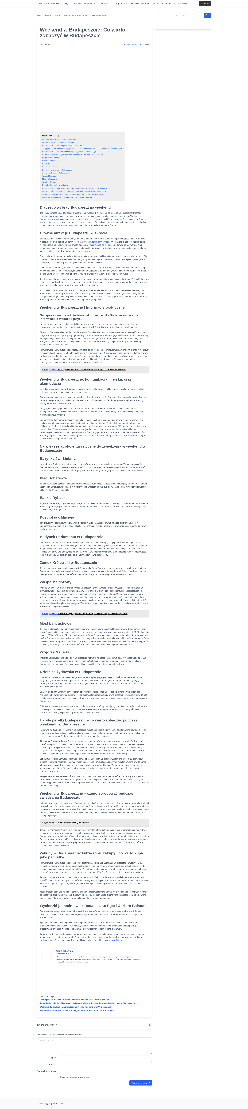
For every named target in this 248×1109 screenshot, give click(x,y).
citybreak (69, 324)
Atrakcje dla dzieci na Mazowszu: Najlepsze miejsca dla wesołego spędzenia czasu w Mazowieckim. (88, 1003)
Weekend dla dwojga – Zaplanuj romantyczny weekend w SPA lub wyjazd (75, 1007)
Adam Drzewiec (131, 45)
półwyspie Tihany (114, 940)
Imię (53, 1058)
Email (52, 1064)
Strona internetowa (46, 1071)
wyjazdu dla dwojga (49, 216)
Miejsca (48, 15)
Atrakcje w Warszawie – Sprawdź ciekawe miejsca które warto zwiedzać (74, 1000)
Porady (57, 15)
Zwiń (55, 136)
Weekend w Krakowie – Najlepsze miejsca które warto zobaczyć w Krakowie (77, 1010)
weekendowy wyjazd (99, 242)
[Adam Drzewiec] (46, 959)
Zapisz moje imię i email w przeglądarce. (75, 1077)
